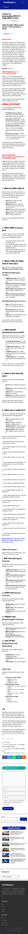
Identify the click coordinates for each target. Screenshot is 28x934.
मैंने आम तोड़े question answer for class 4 (14, 753)
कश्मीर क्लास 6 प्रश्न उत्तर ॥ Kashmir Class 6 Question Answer (18, 844)
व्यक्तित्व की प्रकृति (11, 746)
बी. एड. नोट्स (6, 742)
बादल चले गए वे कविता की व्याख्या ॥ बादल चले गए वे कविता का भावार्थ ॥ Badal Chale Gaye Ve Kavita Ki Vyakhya (17, 861)
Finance (3, 908)
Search (3, 816)
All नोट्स (3, 911)
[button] (22, 2)
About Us (3, 918)
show (11, 33)
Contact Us (4, 922)
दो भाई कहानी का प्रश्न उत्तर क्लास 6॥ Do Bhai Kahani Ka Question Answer (17, 850)
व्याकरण (2, 906)
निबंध (2, 904)
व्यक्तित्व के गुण (11, 68)
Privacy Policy (4, 924)
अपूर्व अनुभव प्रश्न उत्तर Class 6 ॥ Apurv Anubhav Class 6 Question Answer (17, 833)
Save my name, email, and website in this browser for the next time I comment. (14, 802)
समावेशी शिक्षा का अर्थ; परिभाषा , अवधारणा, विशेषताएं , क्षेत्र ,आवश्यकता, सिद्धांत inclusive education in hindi (13, 540)
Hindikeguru (10, 2)
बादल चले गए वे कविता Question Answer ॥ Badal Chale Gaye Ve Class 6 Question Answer (17, 855)
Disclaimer (4, 920)
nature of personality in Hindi (12, 744)
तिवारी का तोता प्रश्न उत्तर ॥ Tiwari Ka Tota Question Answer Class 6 (17, 838)
